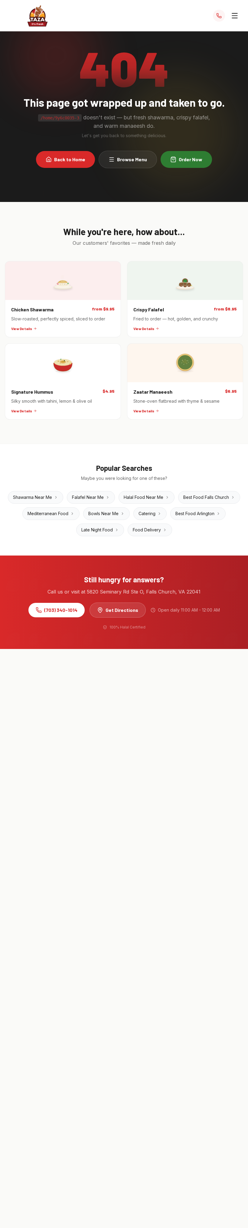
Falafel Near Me (88, 497)
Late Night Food (97, 529)
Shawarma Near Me (32, 497)
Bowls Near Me (103, 513)
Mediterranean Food (48, 513)
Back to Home (69, 159)
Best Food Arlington (194, 513)
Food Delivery (147, 529)
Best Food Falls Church (206, 497)
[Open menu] (235, 16)
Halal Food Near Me (143, 497)
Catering (147, 513)
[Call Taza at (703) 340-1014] (219, 16)
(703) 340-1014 (60, 610)
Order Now (190, 159)
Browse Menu (132, 159)
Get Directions (122, 610)
